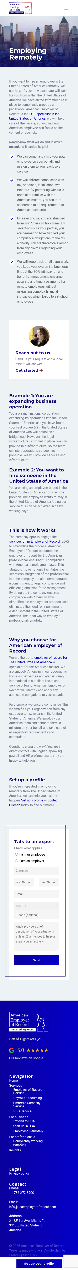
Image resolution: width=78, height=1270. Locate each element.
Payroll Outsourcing (27, 1098)
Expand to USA (24, 1121)
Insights (15, 1150)
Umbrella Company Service (27, 1104)
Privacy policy (19, 1173)
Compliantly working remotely (28, 1143)
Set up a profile (32, 800)
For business (18, 1117)
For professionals (22, 1137)
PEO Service (22, 1111)
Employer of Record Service (27, 1091)
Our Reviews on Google (26, 1058)
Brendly (14, 1255)
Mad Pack (30, 1255)
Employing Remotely (28, 1131)
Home (13, 1080)
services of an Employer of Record (34, 541)
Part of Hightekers (22, 1039)
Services (15, 1085)
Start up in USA (24, 1126)
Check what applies (28, 848)
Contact (17, 1184)
